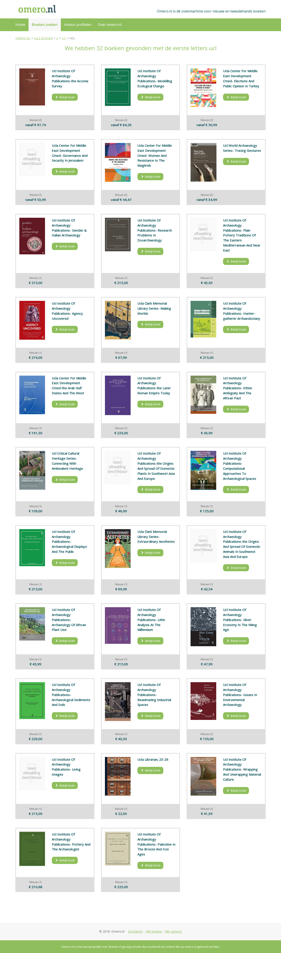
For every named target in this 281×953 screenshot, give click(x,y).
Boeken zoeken (45, 24)
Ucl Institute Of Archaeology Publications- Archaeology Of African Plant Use (69, 619)
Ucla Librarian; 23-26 (152, 759)
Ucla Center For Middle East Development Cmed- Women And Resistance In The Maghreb (154, 155)
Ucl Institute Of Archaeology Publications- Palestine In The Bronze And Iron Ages (156, 844)
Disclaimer (135, 931)
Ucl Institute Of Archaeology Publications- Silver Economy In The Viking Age (240, 619)
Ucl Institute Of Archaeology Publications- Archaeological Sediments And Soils (71, 694)
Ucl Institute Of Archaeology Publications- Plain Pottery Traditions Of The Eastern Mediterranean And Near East (241, 235)
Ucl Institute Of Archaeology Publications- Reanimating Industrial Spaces (154, 694)
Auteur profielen (77, 24)
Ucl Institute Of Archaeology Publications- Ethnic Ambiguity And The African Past (237, 388)
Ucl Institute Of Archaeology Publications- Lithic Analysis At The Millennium (151, 619)
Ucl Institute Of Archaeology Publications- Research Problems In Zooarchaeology (154, 230)
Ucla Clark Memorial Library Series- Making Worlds (154, 308)
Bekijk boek (67, 97)
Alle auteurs (173, 931)
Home (20, 24)
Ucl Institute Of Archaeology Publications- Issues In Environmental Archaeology (240, 694)
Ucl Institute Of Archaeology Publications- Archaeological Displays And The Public (69, 541)
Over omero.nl (109, 24)
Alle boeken (154, 931)
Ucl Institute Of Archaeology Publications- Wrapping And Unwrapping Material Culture (242, 769)
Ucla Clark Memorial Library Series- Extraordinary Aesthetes (156, 536)
